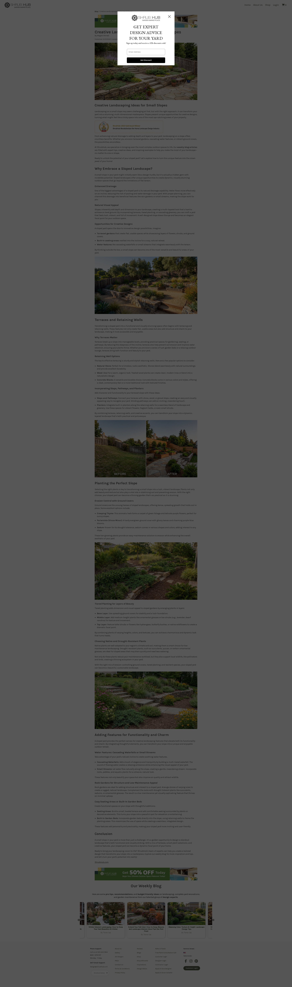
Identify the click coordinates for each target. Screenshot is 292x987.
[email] (146, 50)
